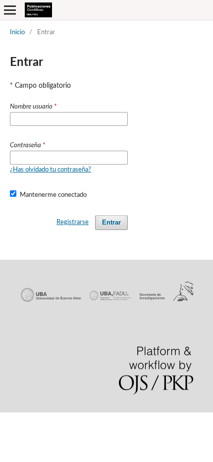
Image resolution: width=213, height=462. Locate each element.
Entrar (111, 222)
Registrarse (72, 222)
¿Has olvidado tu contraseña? (50, 170)
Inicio (17, 32)
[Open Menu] (10, 10)
